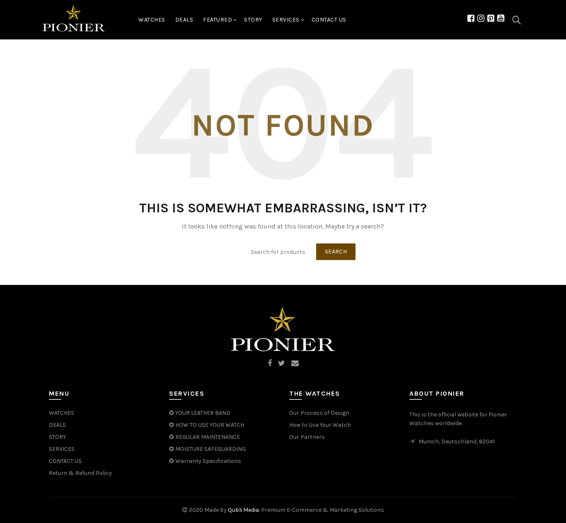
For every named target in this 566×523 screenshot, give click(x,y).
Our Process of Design (319, 412)
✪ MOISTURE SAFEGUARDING (207, 448)
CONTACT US (65, 461)
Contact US (329, 19)
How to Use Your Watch (320, 424)
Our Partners (307, 436)
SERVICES (286, 19)
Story (253, 19)
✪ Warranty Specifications (205, 461)
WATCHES (151, 19)
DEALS (184, 19)
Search (336, 251)
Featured (217, 19)
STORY (57, 436)
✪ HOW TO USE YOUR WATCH (206, 424)
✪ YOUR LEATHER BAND (199, 412)
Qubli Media (243, 509)
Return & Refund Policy (80, 473)
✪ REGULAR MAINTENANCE (204, 436)
